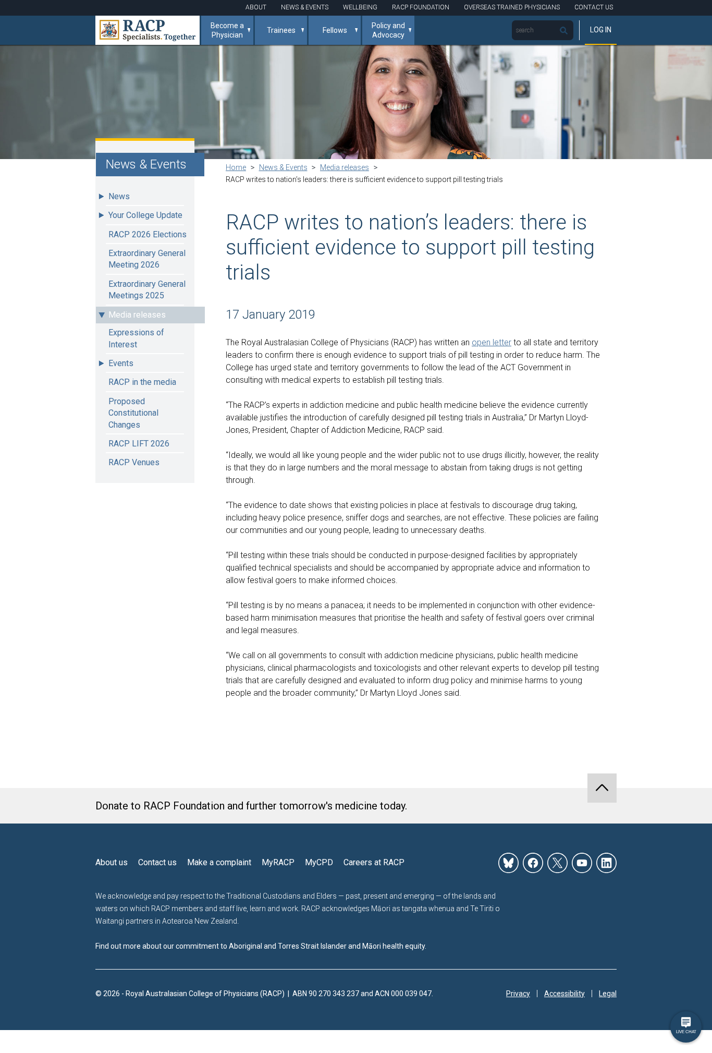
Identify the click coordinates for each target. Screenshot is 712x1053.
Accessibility (564, 993)
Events (120, 363)
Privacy (518, 993)
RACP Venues (133, 462)
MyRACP (278, 862)
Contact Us (593, 7)
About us (111, 862)
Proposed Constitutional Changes (133, 413)
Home (236, 167)
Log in (600, 30)
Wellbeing (360, 7)
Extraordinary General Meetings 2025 (147, 289)
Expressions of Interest (136, 338)
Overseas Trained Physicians (512, 7)
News (119, 196)
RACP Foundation (420, 7)
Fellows (335, 30)
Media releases (137, 315)
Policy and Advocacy (388, 30)
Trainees (281, 30)
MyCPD (319, 862)
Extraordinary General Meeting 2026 (147, 259)
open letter (491, 342)
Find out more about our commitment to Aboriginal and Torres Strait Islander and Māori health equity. (260, 946)
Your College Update (145, 215)
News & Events (304, 7)
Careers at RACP (373, 862)
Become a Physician (227, 30)
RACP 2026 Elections (147, 234)
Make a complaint (219, 862)
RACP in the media (142, 382)
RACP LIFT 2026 (138, 444)
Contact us (157, 862)
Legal (608, 993)
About (255, 7)
